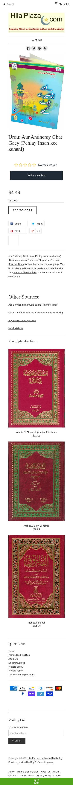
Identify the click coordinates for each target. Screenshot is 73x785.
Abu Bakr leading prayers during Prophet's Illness (33, 304)
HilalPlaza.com (35, 758)
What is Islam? (15, 666)
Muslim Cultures (16, 662)
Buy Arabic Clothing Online (22, 320)
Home (11, 650)
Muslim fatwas (15, 328)
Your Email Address (18, 727)
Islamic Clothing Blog (19, 654)
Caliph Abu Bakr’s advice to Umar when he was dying (35, 312)
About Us (13, 658)
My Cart (64, 3)
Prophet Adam (16, 264)
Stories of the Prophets (24, 272)
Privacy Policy (15, 670)
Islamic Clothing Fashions (21, 674)
